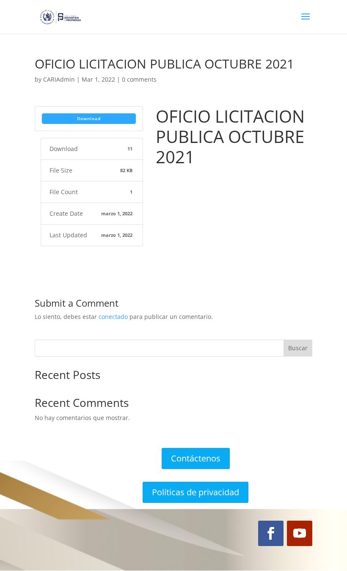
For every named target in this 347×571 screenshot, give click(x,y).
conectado (113, 317)
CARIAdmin (59, 79)
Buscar (298, 348)
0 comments (139, 79)
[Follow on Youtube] (299, 533)
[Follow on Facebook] (271, 533)
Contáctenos (195, 458)
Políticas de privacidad (195, 492)
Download (89, 118)
